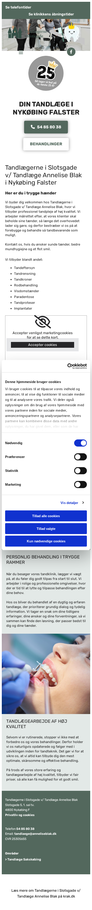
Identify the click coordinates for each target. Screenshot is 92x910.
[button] (14, 50)
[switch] (80, 456)
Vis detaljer (69, 502)
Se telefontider (18, 7)
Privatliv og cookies (20, 815)
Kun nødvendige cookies (46, 541)
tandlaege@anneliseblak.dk (35, 834)
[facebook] (71, 51)
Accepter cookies (42, 345)
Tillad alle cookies (46, 516)
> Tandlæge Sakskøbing (23, 859)
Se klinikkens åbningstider (51, 14)
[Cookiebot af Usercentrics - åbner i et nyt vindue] (67, 366)
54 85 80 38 (25, 829)
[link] (42, 322)
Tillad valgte (46, 528)
